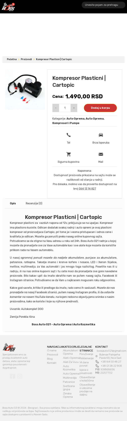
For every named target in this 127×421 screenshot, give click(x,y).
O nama (51, 350)
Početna (12, 59)
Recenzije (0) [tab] (34, 203)
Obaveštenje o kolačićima (87, 379)
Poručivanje (86, 354)
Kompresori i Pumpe (65, 123)
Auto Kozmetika (69, 368)
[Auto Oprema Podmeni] (71, 7)
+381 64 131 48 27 (111, 361)
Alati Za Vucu (71, 362)
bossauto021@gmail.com (111, 350)
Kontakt (51, 363)
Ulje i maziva (81, 6)
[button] (40, 74)
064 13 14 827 (87, 188)
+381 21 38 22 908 (111, 366)
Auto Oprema (64, 6)
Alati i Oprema (50, 6)
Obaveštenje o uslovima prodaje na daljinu (87, 389)
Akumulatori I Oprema (30, 6)
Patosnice (69, 382)
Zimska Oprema (68, 395)
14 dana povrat (84, 364)
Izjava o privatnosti (86, 371)
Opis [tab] (13, 203)
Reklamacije (87, 358)
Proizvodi (26, 59)
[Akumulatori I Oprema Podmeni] (40, 7)
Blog (50, 358)
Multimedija (70, 377)
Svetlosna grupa (69, 387)
